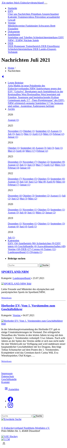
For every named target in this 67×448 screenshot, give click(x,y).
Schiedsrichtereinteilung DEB (23, 49)
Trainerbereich (33, 46)
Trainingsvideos (26, 17)
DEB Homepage (17, 46)
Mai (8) (42, 181)
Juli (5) (11, 134)
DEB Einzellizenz (50, 46)
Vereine (17, 315)
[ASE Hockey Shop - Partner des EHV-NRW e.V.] (9, 436)
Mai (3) (23, 198)
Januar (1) (13, 137)
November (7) (30, 162)
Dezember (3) (15, 162)
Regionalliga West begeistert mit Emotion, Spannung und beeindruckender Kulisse (34, 96)
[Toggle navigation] (46, 3)
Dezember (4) (15, 195)
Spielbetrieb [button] (14, 34)
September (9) (57, 162)
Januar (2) (50, 212)
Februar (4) (13, 167)
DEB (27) (26, 249)
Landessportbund (22, 278)
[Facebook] (10, 401)
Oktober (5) (44, 178)
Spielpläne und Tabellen (20, 37)
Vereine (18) (14, 249)
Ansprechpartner (50, 14)
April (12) (49, 164)
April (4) (20, 150)
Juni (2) (15, 198)
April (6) (51, 181)
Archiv (11, 109)
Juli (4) (23, 212)
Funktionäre (32, 25)
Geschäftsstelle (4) (27, 246)
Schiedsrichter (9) (46, 243)
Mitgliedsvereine (17, 25)
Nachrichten (24, 14)
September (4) (27, 148)
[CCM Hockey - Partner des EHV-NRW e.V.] (5, 439)
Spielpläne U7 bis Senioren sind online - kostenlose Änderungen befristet (35, 104)
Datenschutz (7, 376)
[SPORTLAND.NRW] (16, 283)
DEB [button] (10, 43)
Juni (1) (19, 134)
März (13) (60, 164)
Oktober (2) (44, 162)
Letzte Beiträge (15, 82)
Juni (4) (23, 226)
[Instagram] (10, 406)
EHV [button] (10, 11)
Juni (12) (33, 181)
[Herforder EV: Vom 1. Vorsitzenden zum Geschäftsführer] (33, 323)
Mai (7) (39, 164)
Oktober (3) (29, 195)
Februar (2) (58, 134)
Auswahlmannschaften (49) (51, 246)
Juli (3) (50, 148)
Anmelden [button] (13, 389)
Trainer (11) (50, 249)
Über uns (13, 14)
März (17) (31, 150)
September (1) (57, 209)
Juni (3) (31, 164)
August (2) (13, 164)
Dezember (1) (15, 209)
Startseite (12, 8)
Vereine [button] (12, 22)
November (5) (30, 178)
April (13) (37, 134)
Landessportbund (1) (19, 252)
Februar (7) (13, 184)
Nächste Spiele (31, 40)
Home (11, 68)
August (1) (13, 120)
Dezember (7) (15, 178)
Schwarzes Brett (47, 25)
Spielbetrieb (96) (28, 243)
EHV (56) (13, 243)
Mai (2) (11, 150)
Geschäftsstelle (9, 379)
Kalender (13, 17)
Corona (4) (38, 249)
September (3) (57, 223)
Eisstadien (13, 28)
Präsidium (36, 14)
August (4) (13, 226)
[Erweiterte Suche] (11, 419)
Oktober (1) (29, 131)
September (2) (43, 131)
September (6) (57, 178)
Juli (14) (24, 181)
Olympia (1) (36, 252)
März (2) (32, 198)
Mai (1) (28, 134)
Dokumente (14, 31)
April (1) (32, 226)
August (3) (41, 148)
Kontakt (5, 382)
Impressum (7, 373)
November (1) (15, 131)
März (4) (60, 181)
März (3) (47, 134)
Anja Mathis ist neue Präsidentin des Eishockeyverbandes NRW (26, 87)
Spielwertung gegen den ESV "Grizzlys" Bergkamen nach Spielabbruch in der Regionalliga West (35, 91)
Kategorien (13, 240)
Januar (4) (25, 167)
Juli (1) (23, 164)
